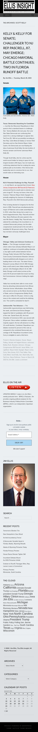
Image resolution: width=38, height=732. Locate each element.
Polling (5, 342)
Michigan (22, 602)
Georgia (28, 593)
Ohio (6, 616)
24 (6, 706)
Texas (23, 357)
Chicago (27, 345)
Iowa (32, 596)
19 (15, 703)
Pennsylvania (17, 616)
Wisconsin (8, 630)
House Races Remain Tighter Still (14, 554)
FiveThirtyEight (13, 591)
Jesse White (25, 347)
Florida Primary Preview (11, 551)
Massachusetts (12, 603)
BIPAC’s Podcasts (25, 396)
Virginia (18, 628)
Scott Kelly (15, 355)
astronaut (30, 342)
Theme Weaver (26, 728)
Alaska (12, 585)
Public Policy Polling (11, 622)
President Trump (19, 619)
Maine (5, 602)
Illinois (21, 597)
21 (23, 703)
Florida (23, 590)
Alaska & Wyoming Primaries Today (15, 547)
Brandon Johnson (18, 345)
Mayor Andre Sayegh (17, 350)
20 (19, 703)
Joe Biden (16, 599)
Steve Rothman (15, 357)
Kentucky (21, 599)
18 (10, 703)
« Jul (6, 711)
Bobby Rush (7, 345)
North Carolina (23, 613)
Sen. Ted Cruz (15, 625)
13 (19, 701)
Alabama (6, 585)
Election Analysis (15, 340)
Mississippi (14, 605)
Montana (14, 608)
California (9, 587)
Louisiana (28, 600)
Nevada (22, 608)
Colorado (20, 588)
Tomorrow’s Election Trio (11, 530)
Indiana (27, 597)
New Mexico (28, 611)
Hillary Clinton (10, 596)
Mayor (29, 340)
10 (6, 701)
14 (23, 701)
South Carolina (27, 625)
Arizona (24, 342)
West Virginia (26, 628)
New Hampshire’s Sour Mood (13, 534)
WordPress (27, 725)
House (24, 340)
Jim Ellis (11, 359)
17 (6, 703)
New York (8, 613)
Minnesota (7, 605)
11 (10, 701)
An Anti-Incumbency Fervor (12, 537)
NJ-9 (17, 352)
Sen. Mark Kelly (24, 355)
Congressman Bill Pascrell (12, 347)
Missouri (20, 605)
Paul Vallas (23, 352)
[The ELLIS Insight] (19, 6)
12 (15, 701)
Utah (12, 628)
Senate (10, 342)
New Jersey (11, 352)
